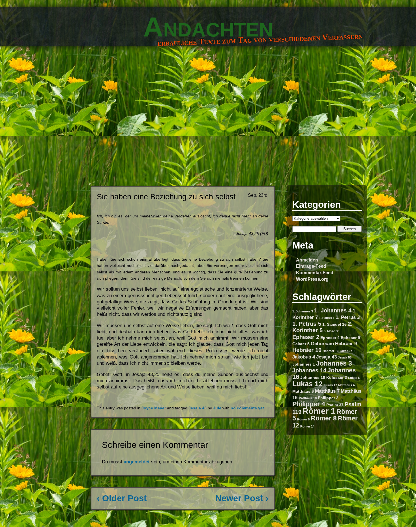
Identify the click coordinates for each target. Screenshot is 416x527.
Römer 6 (303, 419)
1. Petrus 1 (326, 317)
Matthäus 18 (308, 398)
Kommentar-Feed (314, 272)
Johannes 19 (312, 377)
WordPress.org (312, 279)
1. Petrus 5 (306, 324)
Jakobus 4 (303, 357)
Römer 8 (324, 418)
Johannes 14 (309, 370)
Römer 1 (319, 411)
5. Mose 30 (331, 331)
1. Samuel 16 (334, 324)
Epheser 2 (305, 337)
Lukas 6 (354, 377)
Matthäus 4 (346, 385)
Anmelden (307, 259)
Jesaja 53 (344, 357)
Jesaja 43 (326, 357)
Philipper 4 (308, 404)
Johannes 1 (303, 364)
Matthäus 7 (327, 391)
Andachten (208, 26)
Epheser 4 (330, 337)
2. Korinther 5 (322, 327)
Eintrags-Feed (311, 266)
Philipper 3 (328, 398)
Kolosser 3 (336, 377)
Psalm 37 (335, 405)
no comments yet (247, 408)
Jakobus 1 (347, 351)
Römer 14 (307, 426)
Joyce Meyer (153, 408)
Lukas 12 (307, 384)
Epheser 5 (350, 337)
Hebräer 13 (330, 351)
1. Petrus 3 (348, 317)
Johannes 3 (334, 363)
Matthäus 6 (303, 391)
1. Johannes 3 (302, 311)
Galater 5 (301, 344)
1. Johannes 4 (332, 310)
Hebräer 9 (346, 343)
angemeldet (137, 462)
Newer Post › (241, 498)
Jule (217, 408)
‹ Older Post (122, 498)
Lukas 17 (330, 385)
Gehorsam (322, 343)
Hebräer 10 (306, 350)
